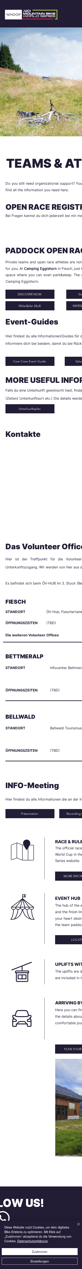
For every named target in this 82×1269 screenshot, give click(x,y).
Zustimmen (39, 1251)
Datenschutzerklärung (32, 1241)
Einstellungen (39, 1261)
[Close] (76, 1227)
